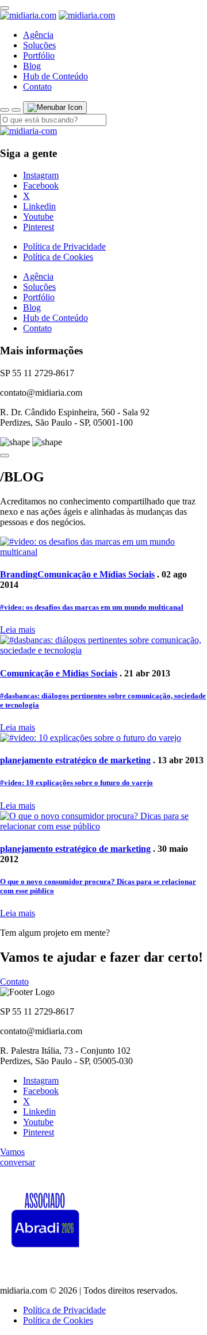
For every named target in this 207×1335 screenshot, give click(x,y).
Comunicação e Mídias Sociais (96, 574)
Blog (32, 66)
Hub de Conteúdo (55, 76)
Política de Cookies (58, 257)
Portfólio (39, 55)
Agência (38, 35)
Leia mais (17, 629)
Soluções (39, 45)
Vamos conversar (17, 1157)
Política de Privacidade (64, 246)
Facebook (41, 185)
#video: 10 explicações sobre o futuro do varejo (76, 782)
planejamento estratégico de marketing (75, 760)
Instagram (41, 175)
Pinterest (38, 227)
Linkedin (39, 206)
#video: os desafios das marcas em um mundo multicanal (91, 607)
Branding (18, 574)
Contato (37, 86)
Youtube (38, 216)
